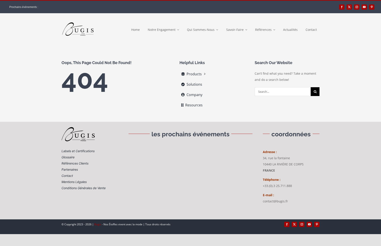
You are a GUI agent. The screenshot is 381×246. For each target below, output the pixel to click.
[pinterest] (371, 7)
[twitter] (349, 7)
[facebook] (341, 7)
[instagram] (356, 7)
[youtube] (364, 7)
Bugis (98, 224)
